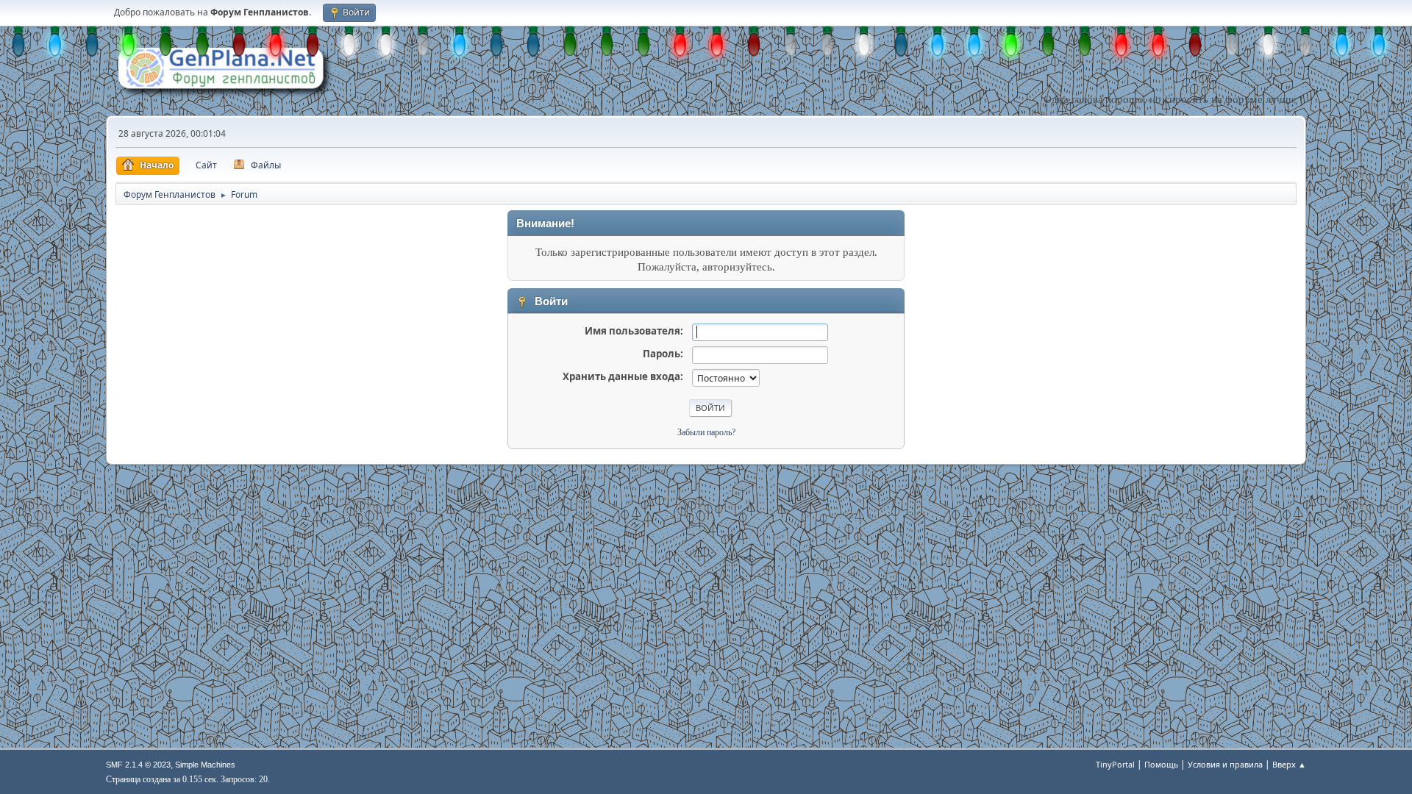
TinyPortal (1115, 764)
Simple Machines (205, 764)
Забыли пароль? (706, 432)
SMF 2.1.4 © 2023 (138, 764)
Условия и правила (1225, 764)
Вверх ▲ (1289, 764)
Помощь (1161, 764)
